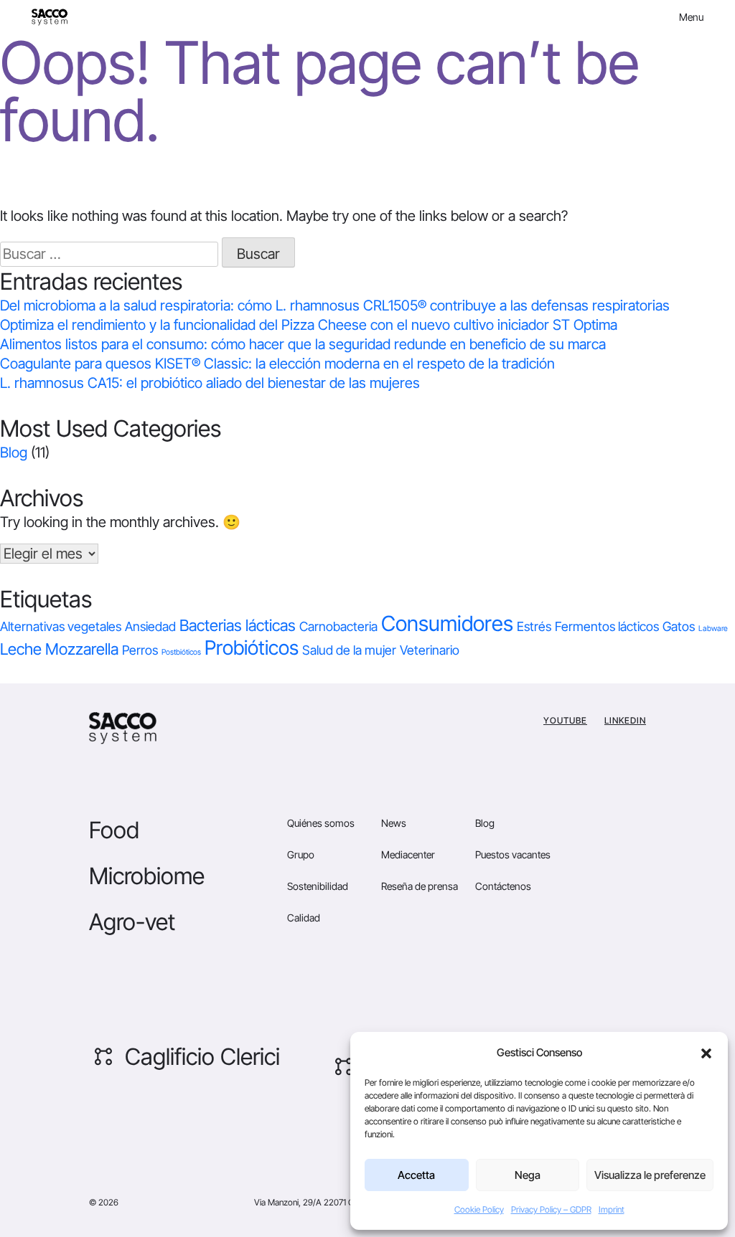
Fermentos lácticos (607, 626)
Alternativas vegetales (60, 626)
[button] (706, 1053)
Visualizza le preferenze (650, 1175)
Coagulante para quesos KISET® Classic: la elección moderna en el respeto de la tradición (277, 363)
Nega (527, 1175)
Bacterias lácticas (237, 625)
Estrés (534, 626)
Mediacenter (408, 854)
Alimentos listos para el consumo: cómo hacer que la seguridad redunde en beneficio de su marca (304, 344)
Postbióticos (181, 652)
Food (114, 830)
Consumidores (447, 623)
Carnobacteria (338, 626)
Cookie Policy (479, 1209)
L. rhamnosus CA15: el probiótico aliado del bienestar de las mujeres (210, 383)
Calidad (303, 917)
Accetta (416, 1175)
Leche (21, 649)
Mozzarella (81, 649)
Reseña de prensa (419, 886)
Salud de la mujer (349, 650)
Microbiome (147, 876)
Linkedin (625, 720)
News (393, 823)
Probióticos (252, 647)
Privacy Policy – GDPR (551, 1209)
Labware (713, 628)
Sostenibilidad (317, 886)
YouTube (565, 720)
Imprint (611, 1209)
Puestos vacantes (513, 854)
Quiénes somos (321, 823)
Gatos (679, 626)
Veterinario (429, 650)
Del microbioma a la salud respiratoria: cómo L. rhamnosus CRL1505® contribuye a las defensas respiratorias (335, 305)
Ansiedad (150, 626)
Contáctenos (503, 886)
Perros (140, 650)
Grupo (300, 854)
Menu (691, 17)
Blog (13, 452)
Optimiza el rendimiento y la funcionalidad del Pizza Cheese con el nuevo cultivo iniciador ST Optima (310, 324)
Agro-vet (132, 922)
